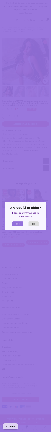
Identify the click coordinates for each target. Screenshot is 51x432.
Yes (18, 223)
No (33, 223)
